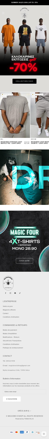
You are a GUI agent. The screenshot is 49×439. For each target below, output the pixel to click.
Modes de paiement (10, 330)
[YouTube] (15, 293)
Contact (5, 313)
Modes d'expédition (10, 333)
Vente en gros (8, 306)
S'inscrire (11, 399)
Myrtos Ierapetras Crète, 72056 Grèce (16, 370)
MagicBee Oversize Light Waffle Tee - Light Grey (11, 142)
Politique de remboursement (13, 348)
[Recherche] (42, 13)
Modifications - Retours (11, 337)
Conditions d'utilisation (11, 317)
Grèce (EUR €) (23, 411)
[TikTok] (20, 293)
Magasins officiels (9, 310)
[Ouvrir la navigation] (3, 13)
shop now (24, 261)
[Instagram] (10, 293)
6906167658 (10, 361)
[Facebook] (5, 293)
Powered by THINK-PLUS (24, 419)
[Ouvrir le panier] (46, 13)
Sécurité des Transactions (12, 341)
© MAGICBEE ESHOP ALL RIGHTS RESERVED (24, 416)
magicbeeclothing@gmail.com (19, 365)
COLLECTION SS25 (24, 81)
